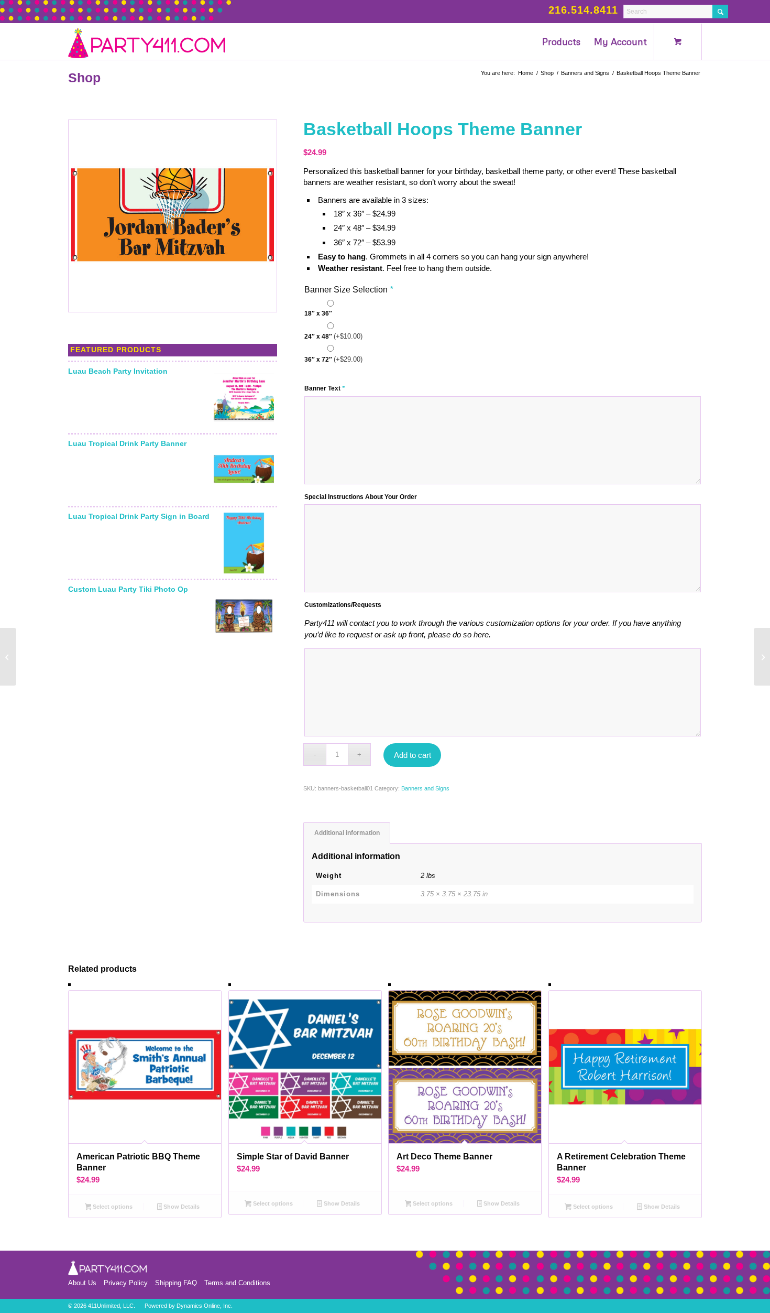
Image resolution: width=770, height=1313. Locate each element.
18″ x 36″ (318, 313)
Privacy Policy (126, 1283)
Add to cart (412, 755)
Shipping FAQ (176, 1283)
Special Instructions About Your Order (360, 497)
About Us (82, 1283)
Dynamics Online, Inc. (205, 1306)
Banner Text (324, 388)
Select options (112, 1206)
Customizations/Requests (342, 605)
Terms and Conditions (237, 1283)
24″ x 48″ (333, 336)
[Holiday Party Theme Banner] (8, 657)
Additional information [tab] (347, 833)
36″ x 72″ (333, 359)
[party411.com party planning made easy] (146, 41)
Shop (84, 77)
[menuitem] (561, 41)
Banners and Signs (425, 788)
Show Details (181, 1206)
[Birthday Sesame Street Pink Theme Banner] (762, 657)
